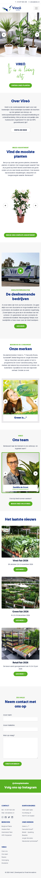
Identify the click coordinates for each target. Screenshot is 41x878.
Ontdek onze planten (20, 85)
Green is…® (25, 826)
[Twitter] (9, 817)
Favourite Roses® (27, 829)
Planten (4, 857)
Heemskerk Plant (7, 832)
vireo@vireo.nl (34, 2)
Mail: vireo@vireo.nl (8, 813)
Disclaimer (5, 863)
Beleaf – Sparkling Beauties (28, 833)
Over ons (5, 851)
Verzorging (5, 860)
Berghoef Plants (7, 826)
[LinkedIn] (12, 817)
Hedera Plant (6, 829)
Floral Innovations (30, 872)
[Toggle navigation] (36, 8)
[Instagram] (3, 817)
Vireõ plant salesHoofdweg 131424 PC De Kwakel (28, 813)
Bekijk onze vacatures (20, 504)
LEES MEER (20, 326)
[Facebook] (6, 817)
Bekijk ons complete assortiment (20, 235)
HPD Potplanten (7, 835)
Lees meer (20, 569)
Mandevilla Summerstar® (30, 841)
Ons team (5, 854)
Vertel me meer (20, 130)
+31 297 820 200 (22, 2)
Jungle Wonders (27, 838)
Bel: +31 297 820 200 (8, 810)
